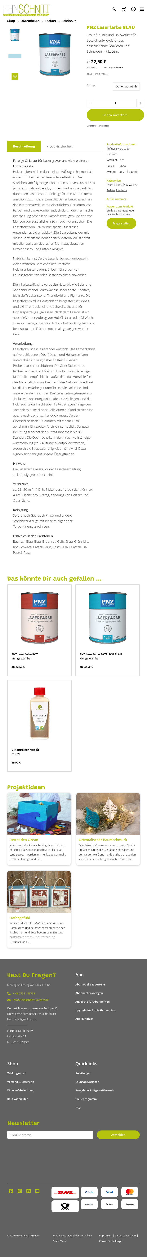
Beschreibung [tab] (24, 146)
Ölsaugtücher (64, 454)
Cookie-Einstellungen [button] (111, 1241)
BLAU (122, 165)
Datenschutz (122, 1235)
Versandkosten (116, 67)
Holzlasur (69, 21)
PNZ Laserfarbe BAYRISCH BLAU (101, 654)
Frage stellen (122, 223)
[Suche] (115, 9)
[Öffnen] (142, 9)
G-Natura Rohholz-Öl (25, 749)
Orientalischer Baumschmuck (103, 839)
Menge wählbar (21, 658)
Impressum (105, 1235)
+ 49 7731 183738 (24, 993)
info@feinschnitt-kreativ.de (31, 1000)
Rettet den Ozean (24, 839)
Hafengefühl (20, 918)
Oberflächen (30, 21)
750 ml (133, 171)
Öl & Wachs (130, 185)
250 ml (123, 171)
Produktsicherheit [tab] (60, 146)
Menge (91, 85)
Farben (50, 21)
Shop (11, 21)
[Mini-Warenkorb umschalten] (124, 9)
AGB (133, 1235)
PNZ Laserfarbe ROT (24, 654)
